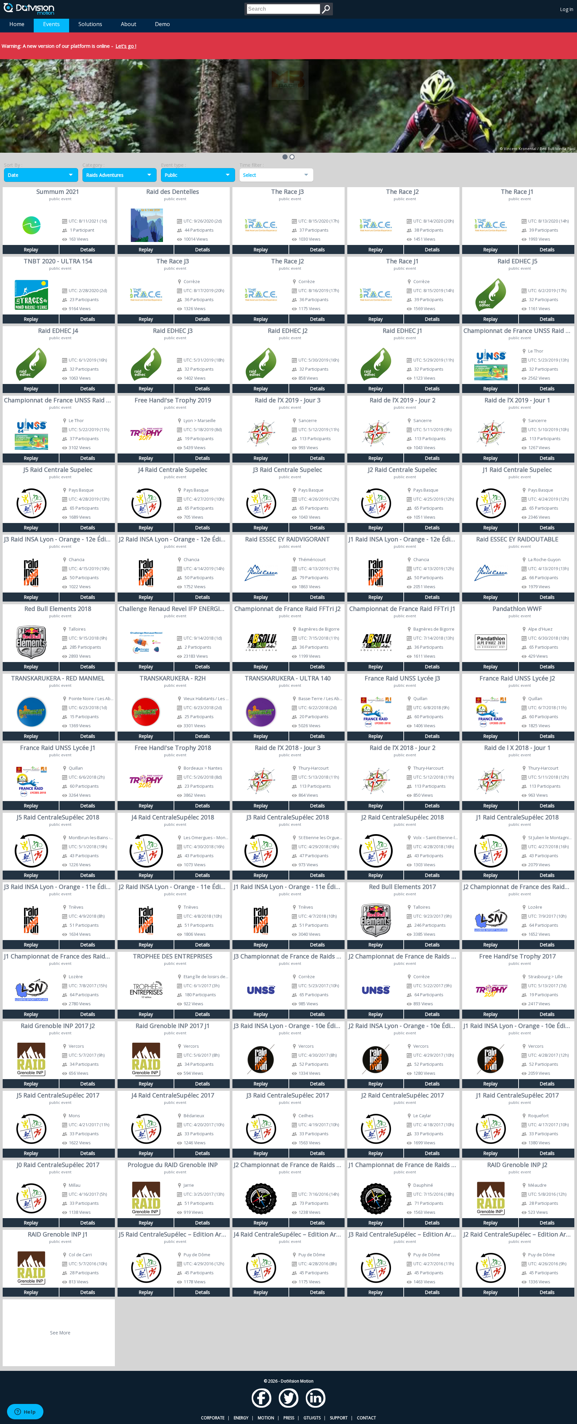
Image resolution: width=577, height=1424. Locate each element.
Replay (31, 249)
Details (87, 249)
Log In (566, 9)
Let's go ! (126, 45)
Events (51, 24)
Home (16, 24)
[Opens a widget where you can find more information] (25, 1412)
